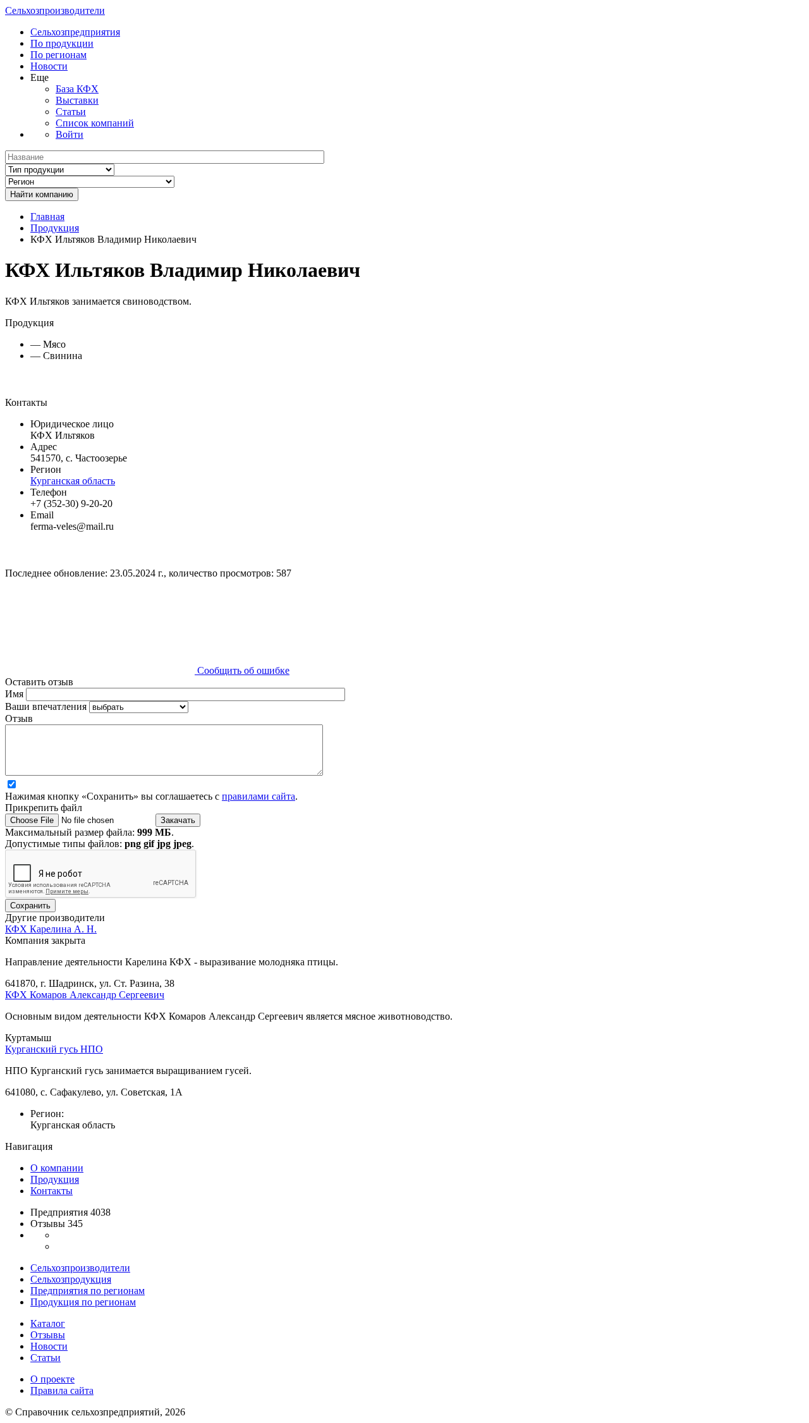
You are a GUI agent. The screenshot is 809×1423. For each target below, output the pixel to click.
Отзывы (47, 1334)
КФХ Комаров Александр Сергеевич (84, 994)
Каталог (47, 1323)
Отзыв (19, 718)
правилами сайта (258, 796)
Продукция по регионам (83, 1302)
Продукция (54, 228)
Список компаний (95, 123)
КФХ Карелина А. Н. (51, 929)
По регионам (58, 54)
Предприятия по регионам (87, 1290)
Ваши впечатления (47, 706)
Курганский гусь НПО (54, 1049)
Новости (49, 66)
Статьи (71, 111)
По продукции (62, 43)
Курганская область (72, 480)
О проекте (52, 1379)
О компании (56, 1168)
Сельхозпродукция (70, 1279)
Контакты (51, 1190)
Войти (69, 134)
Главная (47, 216)
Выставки (77, 100)
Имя (15, 693)
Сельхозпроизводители (55, 10)
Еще (39, 77)
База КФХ (77, 88)
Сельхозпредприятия (75, 32)
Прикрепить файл (43, 807)
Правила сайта (62, 1390)
